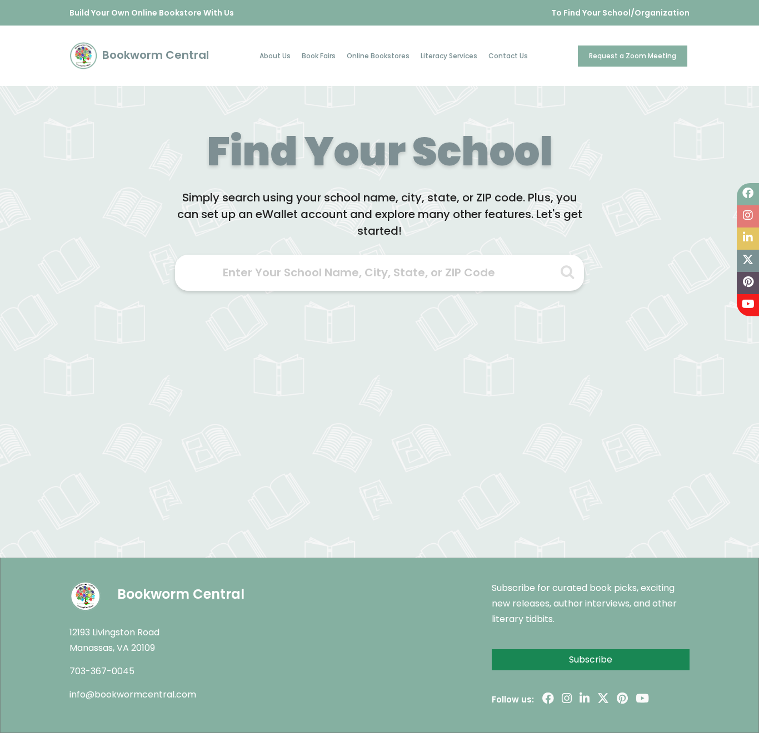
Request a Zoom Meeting (632, 55)
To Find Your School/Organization (620, 12)
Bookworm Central (154, 55)
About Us (275, 55)
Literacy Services (449, 55)
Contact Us (508, 55)
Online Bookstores (378, 55)
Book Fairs (319, 55)
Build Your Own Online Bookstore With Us (151, 12)
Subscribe (590, 659)
